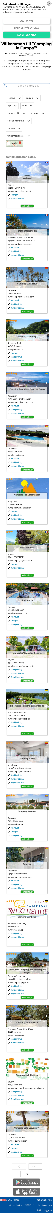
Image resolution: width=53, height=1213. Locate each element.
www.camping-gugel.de (18, 983)
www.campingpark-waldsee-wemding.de (26, 1088)
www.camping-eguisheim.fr (20, 560)
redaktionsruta (44, 1200)
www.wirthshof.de (15, 930)
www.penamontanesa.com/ (20, 508)
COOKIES (29, 1205)
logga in (48, 1210)
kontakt (37, 1210)
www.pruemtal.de (15, 349)
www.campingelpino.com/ (19, 772)
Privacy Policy (15, 1205)
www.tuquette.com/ (16, 1035)
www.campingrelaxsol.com (20, 877)
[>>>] (27, 1174)
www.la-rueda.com (16, 455)
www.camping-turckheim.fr (20, 191)
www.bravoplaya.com (17, 613)
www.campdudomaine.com (20, 244)
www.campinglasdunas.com (20, 402)
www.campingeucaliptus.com (21, 297)
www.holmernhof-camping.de (21, 666)
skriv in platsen (44, 1205)
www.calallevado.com (17, 1141)
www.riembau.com (16, 824)
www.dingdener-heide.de (19, 719)
